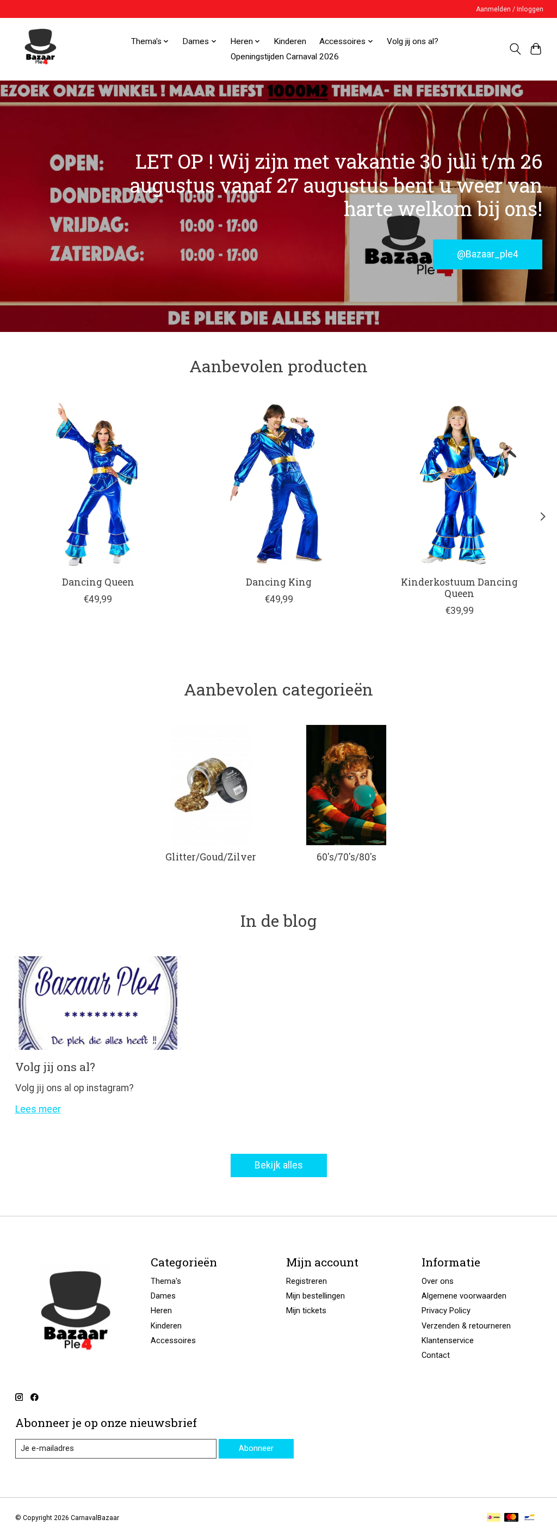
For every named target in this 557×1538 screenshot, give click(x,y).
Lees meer (38, 1109)
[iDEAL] (493, 1518)
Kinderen (290, 41)
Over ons (438, 1281)
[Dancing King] (279, 485)
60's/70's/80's (346, 857)
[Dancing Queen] (98, 485)
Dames (163, 1296)
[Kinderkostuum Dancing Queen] (459, 485)
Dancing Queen (97, 582)
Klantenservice (448, 1340)
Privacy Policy (446, 1310)
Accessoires (173, 1340)
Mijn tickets (306, 1310)
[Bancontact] (529, 1518)
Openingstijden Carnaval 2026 (285, 56)
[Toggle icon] (515, 49)
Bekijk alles (279, 1165)
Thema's (166, 1281)
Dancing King (279, 582)
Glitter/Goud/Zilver (210, 857)
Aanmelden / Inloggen (509, 9)
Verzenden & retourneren (466, 1326)
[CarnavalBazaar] (40, 49)
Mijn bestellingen (315, 1296)
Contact (436, 1355)
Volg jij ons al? (412, 41)
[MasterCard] (511, 1518)
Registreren (306, 1281)
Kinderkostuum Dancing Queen (459, 588)
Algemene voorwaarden (464, 1296)
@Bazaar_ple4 (487, 253)
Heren (161, 1310)
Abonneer (256, 1448)
